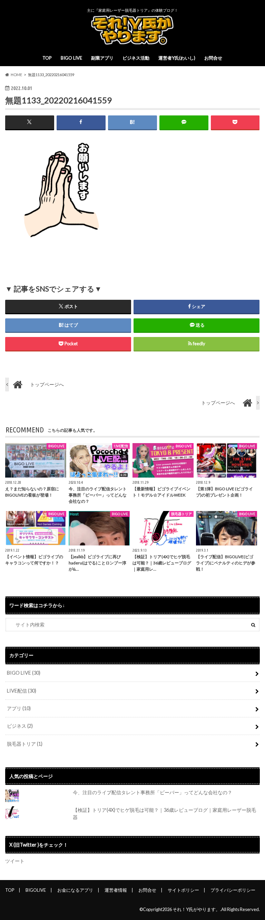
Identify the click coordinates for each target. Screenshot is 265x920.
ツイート (14, 861)
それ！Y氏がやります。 (196, 909)
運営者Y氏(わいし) (176, 58)
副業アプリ (102, 58)
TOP (47, 58)
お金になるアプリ (75, 890)
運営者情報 (116, 890)
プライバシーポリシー (232, 890)
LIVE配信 (21, 691)
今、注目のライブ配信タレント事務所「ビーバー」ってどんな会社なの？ (152, 792)
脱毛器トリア (24, 744)
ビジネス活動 (135, 58)
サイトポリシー (183, 890)
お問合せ (213, 58)
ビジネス (20, 726)
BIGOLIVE (36, 890)
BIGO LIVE (71, 58)
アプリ (19, 708)
